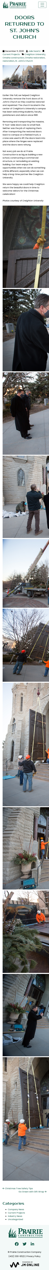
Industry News (15, 1216)
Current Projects (11, 54)
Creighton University (34, 54)
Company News (16, 1209)
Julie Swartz (34, 51)
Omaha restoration (35, 57)
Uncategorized (15, 1219)
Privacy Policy (33, 1256)
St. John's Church (24, 60)
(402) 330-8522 (16, 1256)
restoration (8, 60)
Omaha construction (13, 57)
